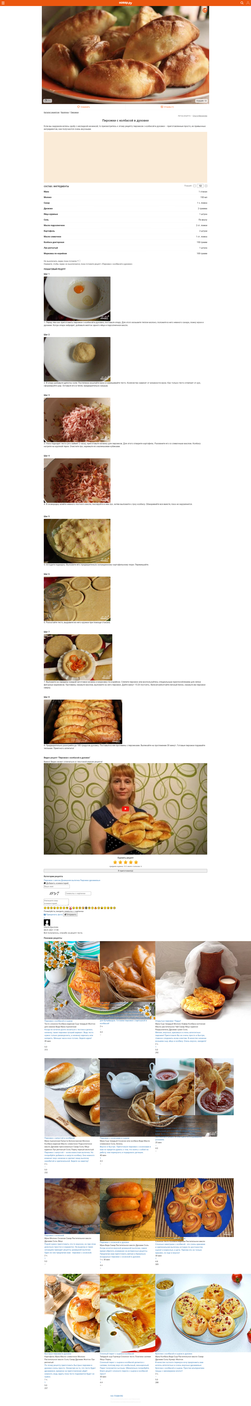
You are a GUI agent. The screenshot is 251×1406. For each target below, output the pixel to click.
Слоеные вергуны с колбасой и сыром (173, 1116)
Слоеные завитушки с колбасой (170, 1238)
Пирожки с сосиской (54, 1235)
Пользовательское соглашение (125, 1399)
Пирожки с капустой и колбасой (59, 1138)
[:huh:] (92, 908)
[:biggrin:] (114, 908)
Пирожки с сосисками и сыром (114, 1138)
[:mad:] (76, 908)
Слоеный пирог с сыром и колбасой (117, 1354)
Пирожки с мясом (52, 880)
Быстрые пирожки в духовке (57, 1354)
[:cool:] (67, 908)
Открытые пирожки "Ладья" (168, 1021)
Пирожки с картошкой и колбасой (116, 1003)
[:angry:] (111, 908)
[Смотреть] (125, 809)
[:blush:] (83, 908)
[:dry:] (60, 908)
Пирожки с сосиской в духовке (114, 1242)
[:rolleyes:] (80, 908)
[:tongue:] (108, 908)
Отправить (71, 914)
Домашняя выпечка (70, 880)
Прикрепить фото (54, 914)
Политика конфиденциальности (125, 1402)
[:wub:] (70, 908)
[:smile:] (73, 908)
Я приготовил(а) (125, 871)
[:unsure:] (89, 908)
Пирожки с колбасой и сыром (58, 1021)
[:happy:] (64, 908)
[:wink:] (45, 908)
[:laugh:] (102, 908)
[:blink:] (98, 908)
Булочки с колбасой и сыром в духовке (173, 1354)
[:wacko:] (48, 908)
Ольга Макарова (200, 116)
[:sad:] (51, 908)
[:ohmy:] (54, 908)
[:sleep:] (57, 908)
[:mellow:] (105, 908)
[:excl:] (95, 908)
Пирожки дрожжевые (90, 880)
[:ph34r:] (86, 908)
